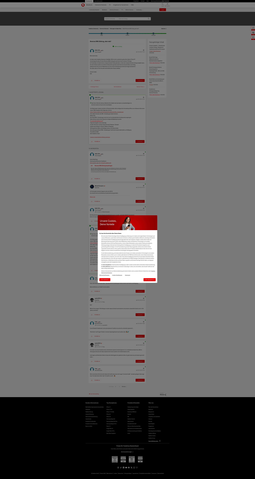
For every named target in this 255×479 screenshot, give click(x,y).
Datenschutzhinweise (104, 275)
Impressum (127, 275)
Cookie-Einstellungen (117, 275)
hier (122, 239)
